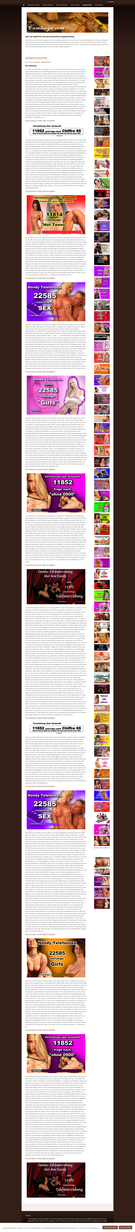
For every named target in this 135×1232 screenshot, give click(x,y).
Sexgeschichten (46, 62)
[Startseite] (24, 5)
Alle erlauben (125, 1227)
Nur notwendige (110, 1227)
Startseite (37, 62)
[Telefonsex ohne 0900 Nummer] (56, 130)
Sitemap (110, 2)
